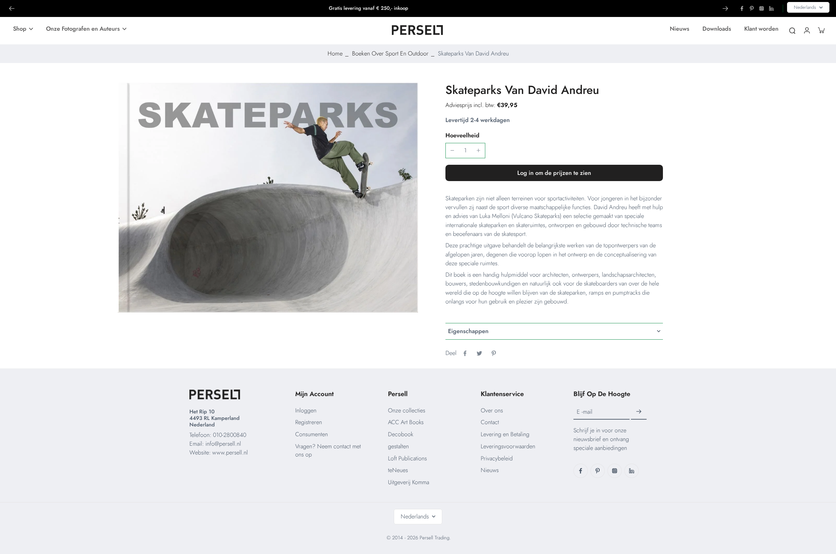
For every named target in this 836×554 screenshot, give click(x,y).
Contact (490, 422)
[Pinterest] (752, 8)
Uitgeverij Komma (408, 482)
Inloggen (305, 410)
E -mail (584, 412)
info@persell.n (222, 443)
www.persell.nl (230, 452)
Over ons (492, 410)
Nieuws (490, 470)
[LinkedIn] (771, 8)
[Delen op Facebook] (465, 353)
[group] (268, 198)
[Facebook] (742, 8)
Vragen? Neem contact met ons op (328, 450)
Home (335, 53)
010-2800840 (229, 435)
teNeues (398, 470)
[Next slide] (725, 8)
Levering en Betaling (505, 434)
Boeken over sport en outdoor (390, 53)
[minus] (452, 150)
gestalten (398, 446)
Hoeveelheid (462, 135)
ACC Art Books (406, 422)
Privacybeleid (497, 458)
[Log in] (806, 30)
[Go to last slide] (11, 8)
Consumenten (311, 434)
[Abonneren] (639, 412)
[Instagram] (761, 8)
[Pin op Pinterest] (494, 353)
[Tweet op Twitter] (479, 353)
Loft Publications (407, 458)
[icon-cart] (821, 30)
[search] (792, 30)
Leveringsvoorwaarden (508, 446)
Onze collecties (406, 410)
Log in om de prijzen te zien (554, 173)
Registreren (308, 422)
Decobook (400, 434)
